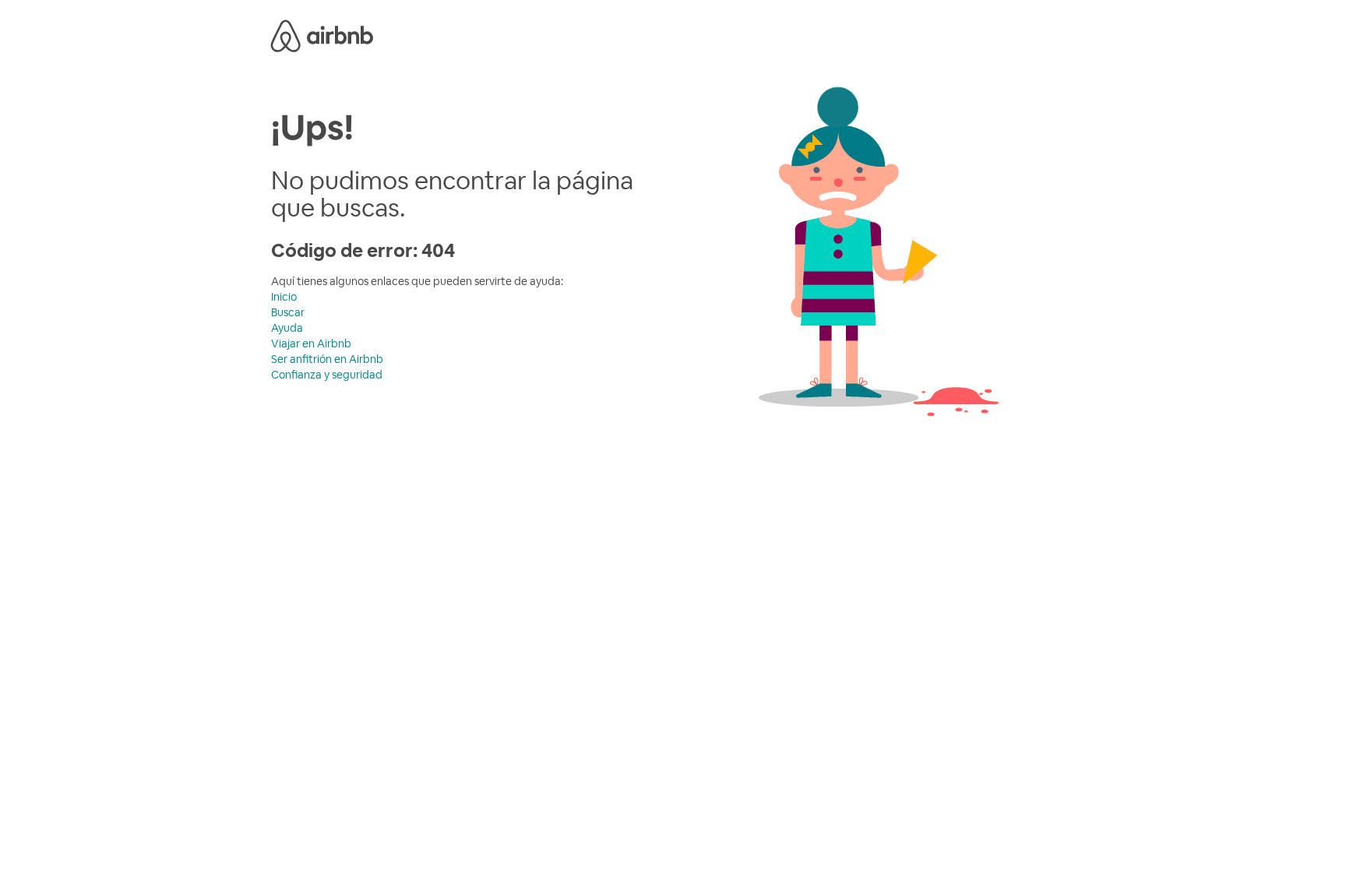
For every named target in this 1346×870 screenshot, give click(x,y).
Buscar (288, 312)
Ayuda (287, 328)
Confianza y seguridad (326, 375)
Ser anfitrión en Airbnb (327, 359)
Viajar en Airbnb (311, 343)
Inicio (284, 297)
